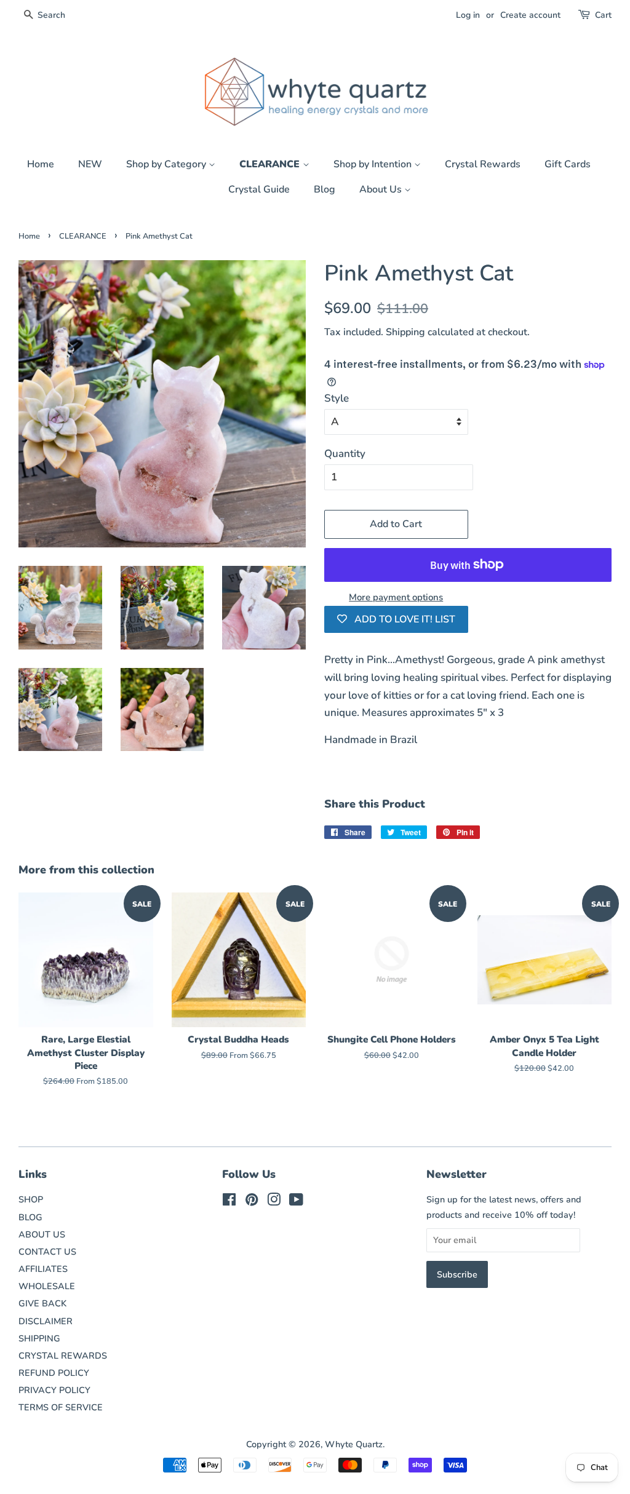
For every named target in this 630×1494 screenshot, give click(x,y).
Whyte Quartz (354, 1444)
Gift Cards (567, 164)
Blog (324, 189)
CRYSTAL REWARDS (62, 1355)
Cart (603, 15)
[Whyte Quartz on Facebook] (229, 1202)
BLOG (30, 1217)
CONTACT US (47, 1252)
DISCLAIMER (45, 1321)
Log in (468, 15)
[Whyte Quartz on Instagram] (274, 1202)
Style (336, 398)
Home (40, 164)
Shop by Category (167, 164)
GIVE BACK (42, 1303)
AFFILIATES (43, 1269)
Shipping (405, 332)
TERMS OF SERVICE (60, 1407)
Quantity (344, 454)
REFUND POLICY (53, 1373)
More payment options (396, 597)
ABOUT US (41, 1234)
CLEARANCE (271, 164)
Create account (530, 15)
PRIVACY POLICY (54, 1390)
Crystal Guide (259, 189)
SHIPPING (39, 1338)
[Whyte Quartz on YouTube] (296, 1202)
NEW (90, 164)
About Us (381, 189)
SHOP (30, 1199)
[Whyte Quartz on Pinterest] (251, 1202)
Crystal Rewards (482, 164)
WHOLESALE (46, 1286)
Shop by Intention (373, 164)
